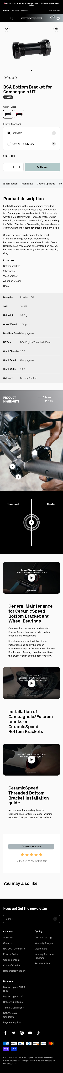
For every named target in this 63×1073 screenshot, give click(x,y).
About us (8, 937)
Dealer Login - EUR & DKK (14, 989)
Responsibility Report (14, 970)
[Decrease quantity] (7, 167)
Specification (10, 183)
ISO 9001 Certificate (14, 948)
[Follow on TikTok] (38, 1033)
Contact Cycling (43, 937)
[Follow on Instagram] (22, 1033)
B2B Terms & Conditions (10, 1015)
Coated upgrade (46, 183)
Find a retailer (54, 10)
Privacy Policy (10, 954)
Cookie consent (11, 959)
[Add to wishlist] (8, 30)
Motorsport (25, 10)
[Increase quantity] (19, 167)
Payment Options (12, 1022)
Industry (15, 10)
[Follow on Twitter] (13, 1033)
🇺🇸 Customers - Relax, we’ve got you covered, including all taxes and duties (31, 4)
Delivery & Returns (13, 1002)
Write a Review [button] (33, 846)
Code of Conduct (12, 965)
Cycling (6, 10)
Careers (7, 943)
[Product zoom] (54, 30)
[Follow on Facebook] (5, 1033)
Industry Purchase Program (44, 956)
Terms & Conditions (13, 1007)
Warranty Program (44, 943)
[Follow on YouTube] (30, 1033)
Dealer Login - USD (13, 996)
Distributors (41, 948)
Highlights (27, 183)
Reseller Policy (42, 963)
